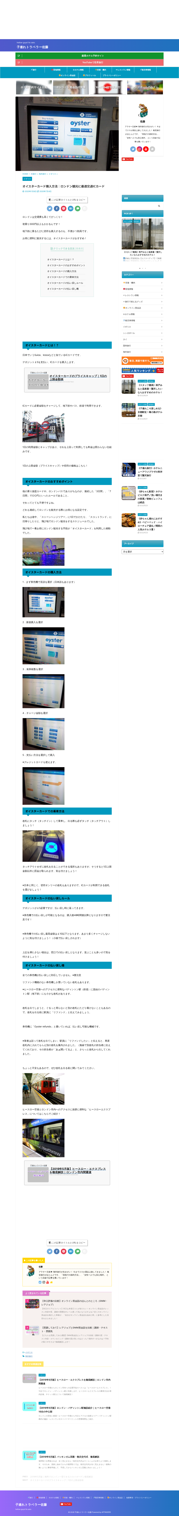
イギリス (29, 1352)
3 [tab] (145, 268)
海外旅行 (29, 1356)
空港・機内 (101, 70)
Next (161, 244)
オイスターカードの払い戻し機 (63, 288)
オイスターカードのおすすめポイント (67, 265)
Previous (124, 244)
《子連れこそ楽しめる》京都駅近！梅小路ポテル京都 (150, 412)
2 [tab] (142, 268)
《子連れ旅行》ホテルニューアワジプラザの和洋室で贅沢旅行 (150, 472)
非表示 (79, 248)
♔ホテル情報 (78, 70)
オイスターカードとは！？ (61, 259)
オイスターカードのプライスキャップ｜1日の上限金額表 (57, 1480)
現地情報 (57, 70)
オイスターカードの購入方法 (62, 271)
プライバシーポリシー (112, 75)
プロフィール (90, 75)
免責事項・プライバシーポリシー (138, 1498)
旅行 (34, 70)
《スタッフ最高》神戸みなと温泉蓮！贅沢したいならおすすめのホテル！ (150, 389)
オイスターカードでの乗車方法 (63, 277)
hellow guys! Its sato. (23, 1509)
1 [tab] (139, 268)
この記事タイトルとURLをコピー (68, 199)
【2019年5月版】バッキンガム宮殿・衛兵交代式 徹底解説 (69, 1456)
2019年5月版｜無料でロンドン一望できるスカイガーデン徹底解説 (61, 1476)
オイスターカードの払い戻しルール (66, 282)
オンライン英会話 (68, 75)
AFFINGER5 (106, 1512)
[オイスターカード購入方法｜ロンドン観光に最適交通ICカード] (70, 208)
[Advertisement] (84, 19)
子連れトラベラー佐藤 (32, 47)
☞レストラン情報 (123, 70)
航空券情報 (146, 70)
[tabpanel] (143, 241)
